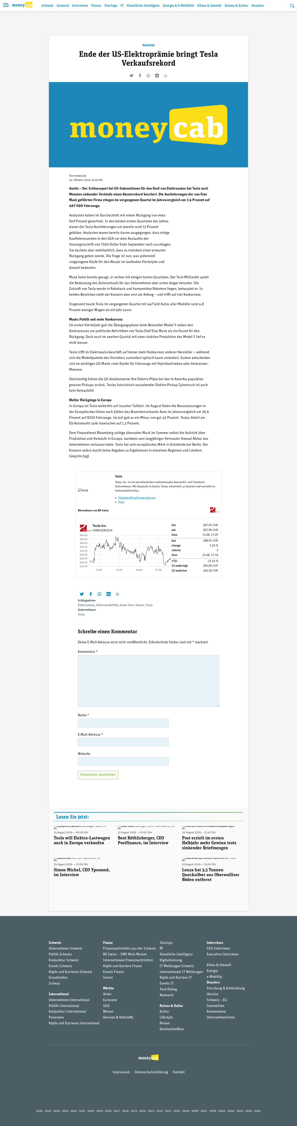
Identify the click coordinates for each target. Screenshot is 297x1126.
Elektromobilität (107, 605)
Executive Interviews (223, 954)
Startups (110, 5)
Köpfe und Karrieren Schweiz (70, 972)
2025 (48, 1111)
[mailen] (165, 76)
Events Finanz (113, 972)
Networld (167, 995)
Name (83, 715)
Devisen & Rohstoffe (118, 1017)
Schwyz (54, 984)
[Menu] (6, 5)
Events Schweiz (60, 966)
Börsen (108, 1012)
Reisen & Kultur (236, 5)
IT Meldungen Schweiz (177, 966)
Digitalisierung (171, 960)
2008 (195, 1111)
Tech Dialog (168, 989)
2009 (185, 1111)
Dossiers (258, 5)
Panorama (56, 1017)
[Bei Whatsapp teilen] (148, 76)
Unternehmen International (69, 1000)
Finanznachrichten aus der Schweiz (129, 949)
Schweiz (47, 5)
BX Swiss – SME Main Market (125, 954)
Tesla (121, 502)
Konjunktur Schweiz (64, 960)
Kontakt (179, 1072)
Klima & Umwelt (209, 5)
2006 (213, 1111)
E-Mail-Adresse (90, 735)
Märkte (108, 988)
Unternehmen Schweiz (65, 949)
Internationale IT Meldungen (181, 972)
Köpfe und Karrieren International (74, 1023)
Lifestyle (166, 1017)
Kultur (164, 1012)
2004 (230, 1111)
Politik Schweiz (60, 954)
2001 (257, 1111)
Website (84, 754)
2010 (177, 1111)
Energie (212, 971)
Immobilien (215, 1006)
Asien (107, 994)
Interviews (80, 5)
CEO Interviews (218, 949)
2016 (125, 1111)
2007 (204, 1111)
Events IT (167, 984)
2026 (39, 1111)
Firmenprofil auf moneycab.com (137, 497)
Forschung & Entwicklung (226, 988)
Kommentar (88, 652)
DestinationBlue (172, 1029)
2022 (74, 1111)
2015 (134, 1111)
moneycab (80, 175)
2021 (82, 1111)
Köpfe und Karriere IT (176, 978)
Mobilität (148, 45)
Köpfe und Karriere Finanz (122, 966)
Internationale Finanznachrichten (128, 960)
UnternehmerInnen (221, 1017)
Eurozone (110, 1000)
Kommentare (216, 1012)
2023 (65, 1111)
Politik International (64, 1006)
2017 (117, 1111)
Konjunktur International (67, 1012)
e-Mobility (214, 977)
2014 (142, 1111)
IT (122, 5)
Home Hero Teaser (132, 605)
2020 (90, 1111)
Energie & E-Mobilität (178, 5)
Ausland (63, 5)
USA (106, 1006)
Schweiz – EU (217, 1000)
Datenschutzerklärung (151, 1072)
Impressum (121, 1072)
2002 (248, 1111)
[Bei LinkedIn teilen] (157, 76)
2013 (151, 1111)
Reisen (165, 1023)
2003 (240, 1111)
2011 (168, 1111)
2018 (108, 1111)
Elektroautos (86, 605)
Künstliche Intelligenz (143, 5)
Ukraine (212, 994)
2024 (56, 1111)
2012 (160, 1111)
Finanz (96, 5)
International (59, 994)
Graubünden (58, 978)
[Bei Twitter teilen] (131, 76)
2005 (222, 1111)
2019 (99, 1111)
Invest (108, 978)
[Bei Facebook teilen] (140, 76)
